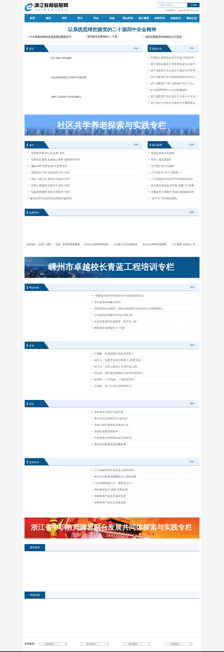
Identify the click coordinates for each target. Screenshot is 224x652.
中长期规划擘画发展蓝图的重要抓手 (51, 36)
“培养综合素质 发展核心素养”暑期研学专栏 (55, 159)
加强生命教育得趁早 (106, 431)
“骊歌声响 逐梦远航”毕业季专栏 (48, 166)
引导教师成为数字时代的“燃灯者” (114, 315)
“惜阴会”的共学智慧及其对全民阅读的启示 (119, 295)
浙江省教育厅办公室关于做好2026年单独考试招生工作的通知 (174, 70)
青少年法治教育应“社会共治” (111, 418)
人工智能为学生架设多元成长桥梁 (114, 470)
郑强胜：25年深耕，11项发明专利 (114, 379)
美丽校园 (35, 595)
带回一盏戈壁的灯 (161, 159)
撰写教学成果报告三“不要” (110, 328)
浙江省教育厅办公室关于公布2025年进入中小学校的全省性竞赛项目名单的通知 (174, 96)
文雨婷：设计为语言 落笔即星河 (113, 386)
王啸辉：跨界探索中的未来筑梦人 (114, 353)
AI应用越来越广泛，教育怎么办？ (114, 483)
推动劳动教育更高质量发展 (110, 444)
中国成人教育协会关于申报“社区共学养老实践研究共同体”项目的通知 (174, 57)
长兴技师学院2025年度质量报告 (169, 90)
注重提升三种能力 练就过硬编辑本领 (172, 192)
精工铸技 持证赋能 (61, 58)
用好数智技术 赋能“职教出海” (111, 489)
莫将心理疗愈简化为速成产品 (111, 425)
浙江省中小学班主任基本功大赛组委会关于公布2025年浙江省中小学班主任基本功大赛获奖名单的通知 (174, 102)
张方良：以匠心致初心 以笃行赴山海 (115, 366)
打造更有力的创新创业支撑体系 (112, 437)
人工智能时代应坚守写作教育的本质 (172, 179)
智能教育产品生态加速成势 (110, 502)
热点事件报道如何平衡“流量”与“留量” (173, 185)
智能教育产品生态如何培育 (110, 496)
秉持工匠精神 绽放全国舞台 (66, 97)
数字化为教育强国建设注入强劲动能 (115, 476)
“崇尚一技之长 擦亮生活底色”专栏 (50, 179)
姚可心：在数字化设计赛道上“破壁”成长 (117, 360)
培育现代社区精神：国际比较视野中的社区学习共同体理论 (128, 308)
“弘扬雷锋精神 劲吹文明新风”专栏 (50, 192)
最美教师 (35, 547)
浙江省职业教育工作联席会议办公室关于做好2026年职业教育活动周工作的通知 (174, 64)
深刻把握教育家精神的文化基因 (163, 36)
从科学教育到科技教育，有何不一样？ (116, 321)
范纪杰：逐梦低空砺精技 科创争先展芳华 (118, 373)
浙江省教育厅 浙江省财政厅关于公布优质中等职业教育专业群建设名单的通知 (174, 83)
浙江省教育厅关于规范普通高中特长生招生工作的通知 (174, 77)
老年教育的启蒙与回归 (107, 302)
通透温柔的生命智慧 (162, 153)
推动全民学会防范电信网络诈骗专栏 (51, 198)
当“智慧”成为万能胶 (162, 166)
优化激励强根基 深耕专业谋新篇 (68, 77)
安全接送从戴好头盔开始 (108, 412)
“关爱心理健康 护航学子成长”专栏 (50, 185)
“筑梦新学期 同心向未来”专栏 (47, 153)
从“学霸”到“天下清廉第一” (166, 172)
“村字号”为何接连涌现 (164, 198)
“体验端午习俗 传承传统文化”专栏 (50, 172)
